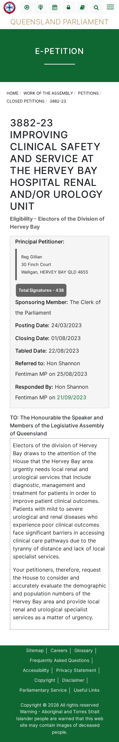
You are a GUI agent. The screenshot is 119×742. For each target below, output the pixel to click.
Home (13, 93)
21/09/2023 (71, 397)
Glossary (83, 650)
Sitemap (35, 650)
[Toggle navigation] (110, 7)
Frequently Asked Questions (59, 660)
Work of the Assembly (48, 93)
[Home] (9, 7)
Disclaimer (73, 680)
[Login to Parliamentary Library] (82, 7)
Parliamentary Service (43, 690)
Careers (59, 650)
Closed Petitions (26, 101)
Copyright (44, 680)
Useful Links (86, 690)
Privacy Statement (76, 670)
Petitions (88, 93)
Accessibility (36, 670)
